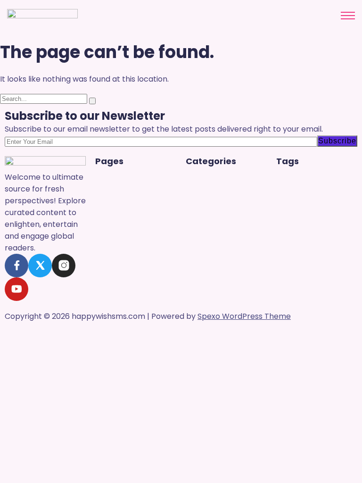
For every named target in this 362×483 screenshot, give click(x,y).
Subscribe (337, 141)
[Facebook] (16, 265)
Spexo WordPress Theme (244, 316)
